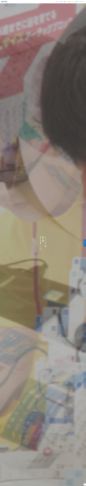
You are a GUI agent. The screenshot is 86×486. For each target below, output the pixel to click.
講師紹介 (65, 1)
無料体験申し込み (77, 1)
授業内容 (61, 1)
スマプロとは (57, 1)
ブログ (73, 1)
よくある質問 (69, 1)
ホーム (53, 1)
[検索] (84, 1)
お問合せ (81, 1)
